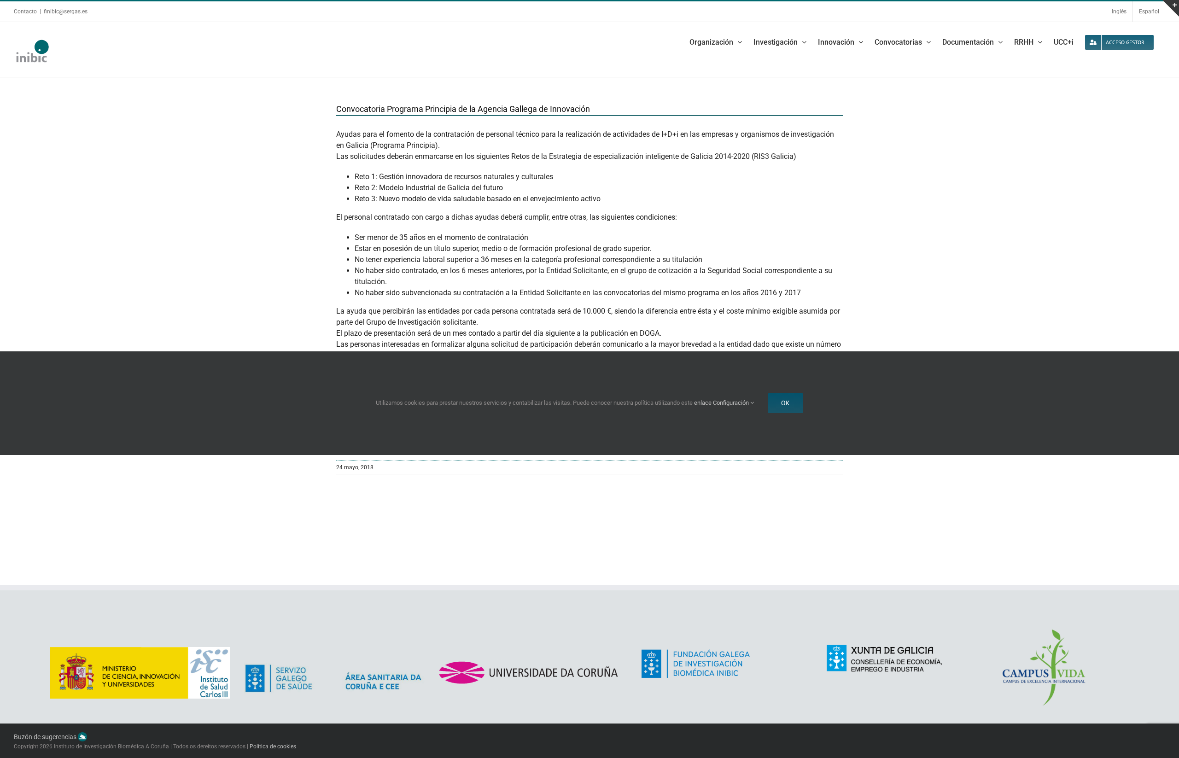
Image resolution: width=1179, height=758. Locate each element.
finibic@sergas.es (66, 11)
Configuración (731, 402)
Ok (785, 403)
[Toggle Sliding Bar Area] (1170, 8)
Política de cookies (273, 746)
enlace (703, 402)
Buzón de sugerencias (46, 737)
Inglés (1119, 11)
